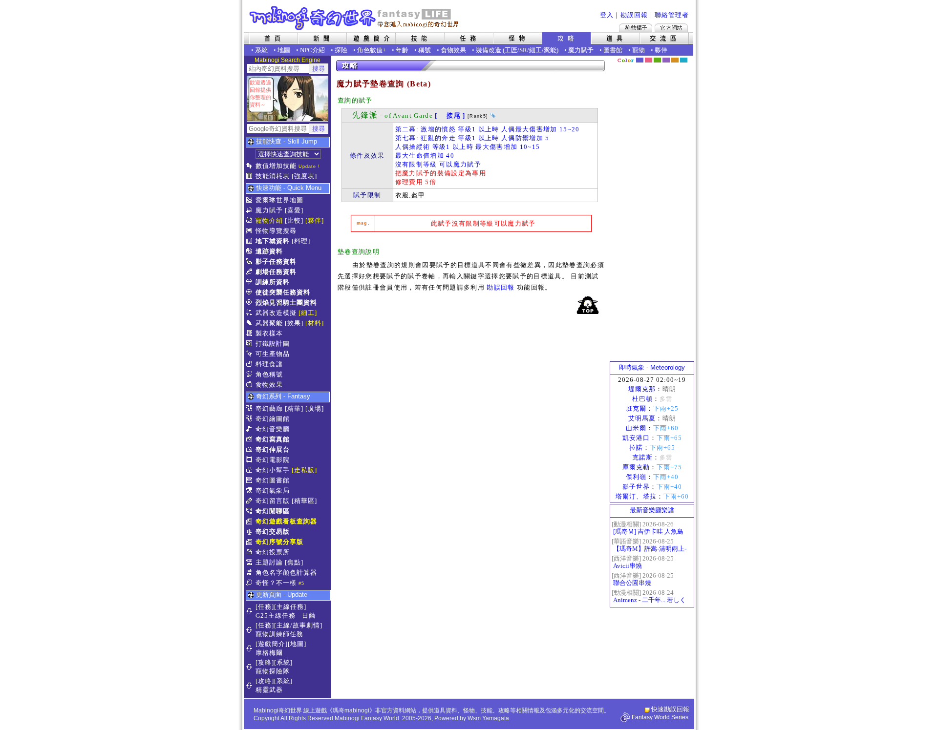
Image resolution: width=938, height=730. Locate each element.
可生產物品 (273, 353)
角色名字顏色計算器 (286, 572)
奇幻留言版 (273, 500)
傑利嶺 (636, 476)
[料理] (301, 241)
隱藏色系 (688, 56)
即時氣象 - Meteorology (652, 367)
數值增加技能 (276, 165)
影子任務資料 (276, 261)
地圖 (283, 50)
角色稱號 (269, 374)
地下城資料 (273, 241)
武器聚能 (269, 323)
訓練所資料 (273, 282)
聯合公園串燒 (632, 582)
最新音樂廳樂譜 (652, 510)
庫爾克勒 (636, 467)
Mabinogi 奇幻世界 (355, 18)
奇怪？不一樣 (276, 582)
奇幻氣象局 (273, 490)
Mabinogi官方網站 (671, 27)
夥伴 (661, 50)
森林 (657, 60)
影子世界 (636, 486)
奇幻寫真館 (273, 439)
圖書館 (612, 50)
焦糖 (675, 60)
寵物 (638, 50)
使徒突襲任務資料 (283, 292)
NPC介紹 (312, 50)
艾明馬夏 (642, 418)
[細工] (307, 312)
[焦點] (294, 562)
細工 (535, 50)
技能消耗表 (273, 176)
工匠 (511, 50)
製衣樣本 (269, 333)
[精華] (294, 408)
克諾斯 (642, 457)
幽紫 (666, 60)
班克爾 (636, 408)
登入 (607, 15)
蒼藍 (683, 60)
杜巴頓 (642, 398)
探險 (341, 50)
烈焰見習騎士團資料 (286, 302)
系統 (261, 50)
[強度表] (304, 176)
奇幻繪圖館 (273, 418)
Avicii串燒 (627, 565)
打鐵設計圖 (273, 343)
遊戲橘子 (635, 27)
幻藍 (639, 60)
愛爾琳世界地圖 (279, 200)
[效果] (294, 323)
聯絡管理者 (672, 15)
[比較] (294, 220)
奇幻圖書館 (273, 480)
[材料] (314, 323)
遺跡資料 (269, 251)
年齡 (402, 50)
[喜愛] (294, 210)
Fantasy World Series (660, 717)
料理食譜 (269, 364)
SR (523, 50)
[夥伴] (314, 220)
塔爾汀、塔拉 (636, 496)
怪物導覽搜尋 (276, 230)
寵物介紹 (269, 220)
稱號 (424, 50)
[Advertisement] (652, 212)
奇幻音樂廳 (273, 429)
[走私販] (304, 470)
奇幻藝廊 (269, 408)
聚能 (550, 50)
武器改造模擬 (276, 312)
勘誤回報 (634, 15)
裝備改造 (488, 50)
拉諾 (636, 447)
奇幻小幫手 (273, 470)
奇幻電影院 (273, 459)
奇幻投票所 (273, 552)
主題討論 (269, 562)
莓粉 (648, 60)
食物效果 (453, 50)
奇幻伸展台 (273, 449)
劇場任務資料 (276, 271)
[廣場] (314, 408)
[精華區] (304, 500)
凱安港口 (636, 437)
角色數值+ (371, 50)
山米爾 (636, 428)
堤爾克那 (642, 389)
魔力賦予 (581, 50)
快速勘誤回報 (670, 709)
